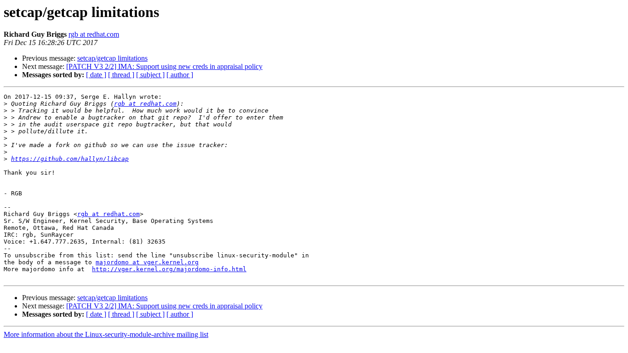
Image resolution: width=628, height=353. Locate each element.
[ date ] (96, 75)
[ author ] (179, 75)
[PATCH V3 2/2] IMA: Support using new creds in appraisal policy (164, 66)
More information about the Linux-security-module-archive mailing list (106, 334)
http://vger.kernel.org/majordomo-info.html (169, 269)
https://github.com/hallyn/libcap (70, 158)
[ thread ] (121, 75)
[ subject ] (150, 75)
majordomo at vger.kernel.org (147, 262)
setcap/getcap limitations (112, 58)
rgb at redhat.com (94, 34)
